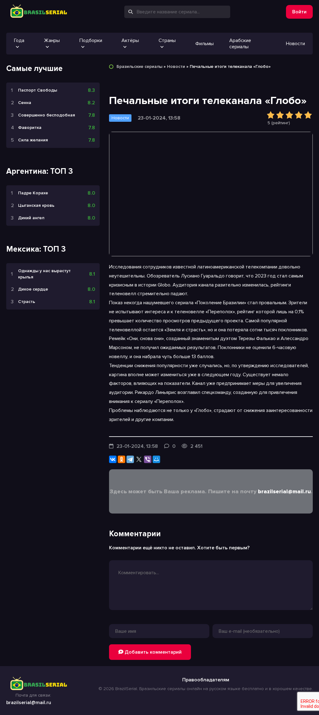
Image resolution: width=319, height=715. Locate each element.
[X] (139, 459)
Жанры (52, 40)
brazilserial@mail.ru (284, 491)
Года (19, 40)
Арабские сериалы (240, 43)
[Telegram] (130, 459)
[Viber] (147, 459)
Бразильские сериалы (139, 66)
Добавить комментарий (152, 652)
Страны (167, 40)
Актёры (130, 40)
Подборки (90, 40)
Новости (295, 43)
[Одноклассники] (121, 459)
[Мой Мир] (156, 459)
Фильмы (204, 43)
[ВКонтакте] (113, 459)
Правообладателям (205, 680)
